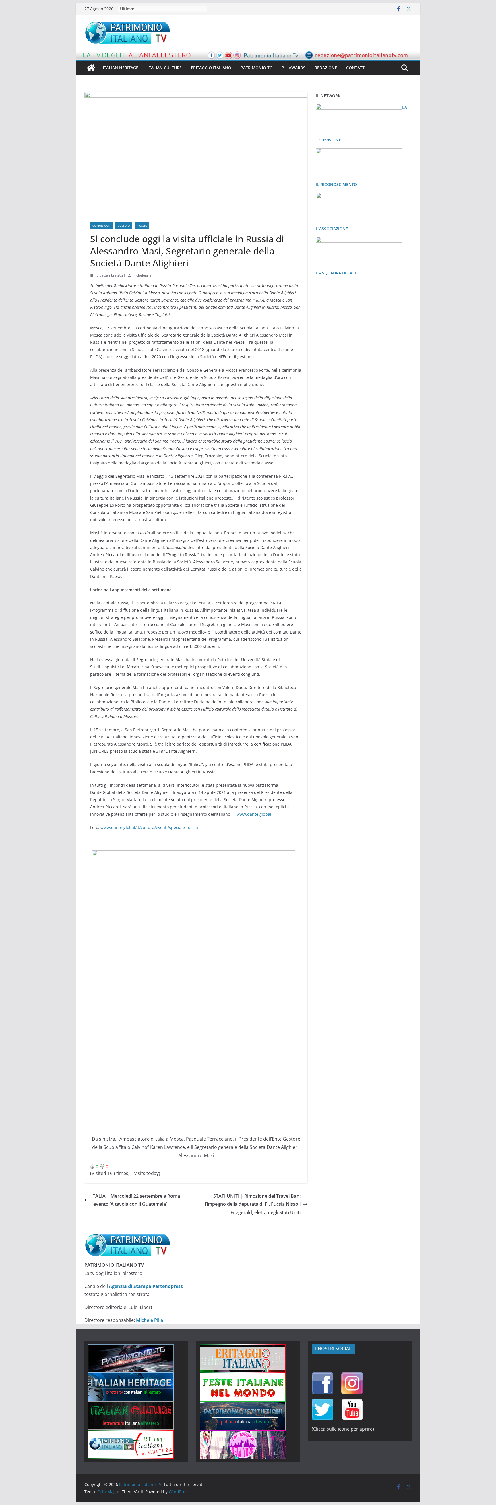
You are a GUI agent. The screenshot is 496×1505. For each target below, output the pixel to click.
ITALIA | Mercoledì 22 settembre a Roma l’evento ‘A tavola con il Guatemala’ (135, 1200)
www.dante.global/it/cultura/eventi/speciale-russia (149, 827)
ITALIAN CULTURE (165, 67)
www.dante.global (254, 814)
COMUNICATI (101, 226)
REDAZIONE (326, 67)
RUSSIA (142, 226)
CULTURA (124, 226)
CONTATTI (356, 67)
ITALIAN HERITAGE (120, 67)
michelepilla (142, 275)
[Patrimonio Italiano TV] (91, 68)
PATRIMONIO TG (256, 67)
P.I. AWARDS (293, 67)
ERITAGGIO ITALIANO (211, 67)
